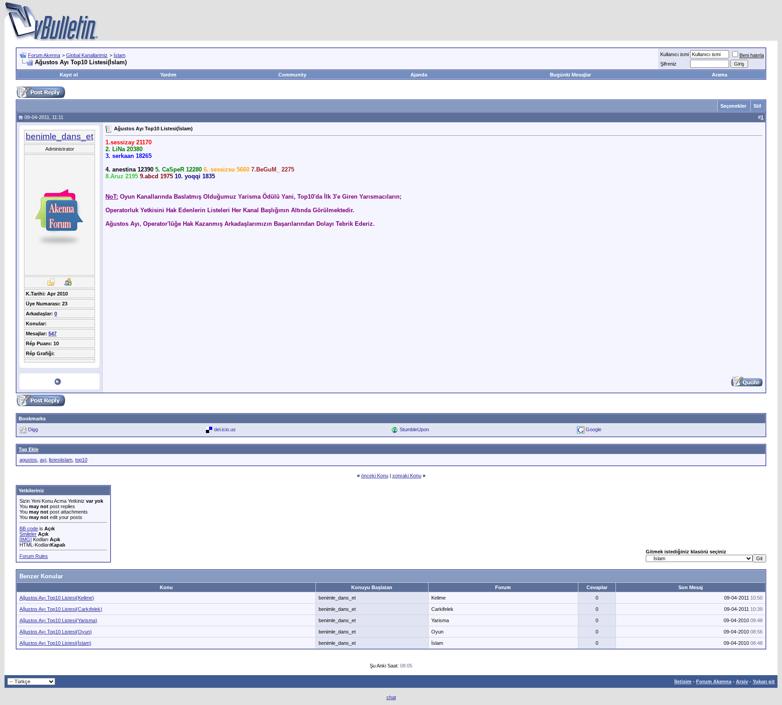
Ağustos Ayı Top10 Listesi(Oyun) (55, 631)
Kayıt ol (69, 74)
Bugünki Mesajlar (570, 74)
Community (292, 74)
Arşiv (742, 681)
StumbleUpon (414, 429)
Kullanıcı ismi (674, 54)
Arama (719, 74)
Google (593, 429)
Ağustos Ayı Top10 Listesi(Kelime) (56, 597)
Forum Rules (33, 556)
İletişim (682, 681)
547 (52, 333)
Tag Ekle (28, 449)
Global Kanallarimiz (87, 55)
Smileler (28, 534)
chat (391, 697)
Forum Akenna (44, 55)
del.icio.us (225, 429)
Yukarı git (764, 681)
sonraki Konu (406, 475)
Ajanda (418, 74)
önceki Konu (374, 475)
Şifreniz (668, 64)
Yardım (168, 74)
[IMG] (25, 539)
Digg (33, 429)
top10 (81, 459)
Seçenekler (733, 106)
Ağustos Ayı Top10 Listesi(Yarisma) (58, 620)
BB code (28, 528)
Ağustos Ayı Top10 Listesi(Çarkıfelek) (60, 609)
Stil (757, 106)
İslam (119, 55)
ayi (43, 459)
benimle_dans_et (59, 136)
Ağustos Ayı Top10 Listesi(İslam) (55, 643)
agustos (28, 459)
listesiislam (60, 459)
